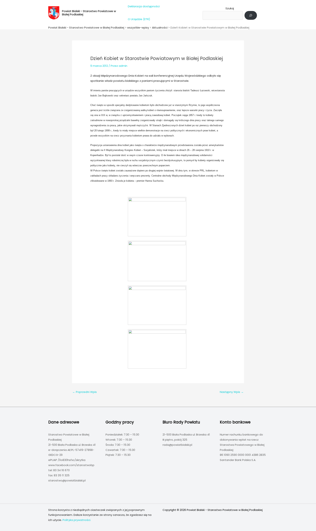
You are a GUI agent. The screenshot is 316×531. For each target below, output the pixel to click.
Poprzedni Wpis (84, 392)
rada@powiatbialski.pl (177, 445)
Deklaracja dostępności (144, 6)
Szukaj (229, 8)
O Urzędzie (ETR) (139, 19)
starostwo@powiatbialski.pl (67, 480)
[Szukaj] (250, 15)
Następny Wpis (232, 392)
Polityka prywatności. (77, 520)
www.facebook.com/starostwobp (71, 465)
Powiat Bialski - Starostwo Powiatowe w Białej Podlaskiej (89, 12)
